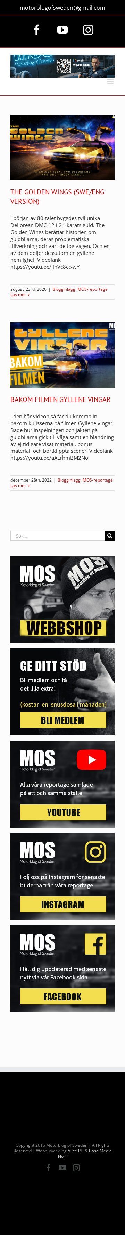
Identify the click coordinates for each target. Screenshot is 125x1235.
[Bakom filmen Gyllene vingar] (62, 355)
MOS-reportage (92, 289)
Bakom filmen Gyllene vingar (60, 399)
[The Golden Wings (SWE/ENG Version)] (62, 147)
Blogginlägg (63, 289)
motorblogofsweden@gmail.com (62, 7)
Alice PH (76, 1151)
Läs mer (18, 295)
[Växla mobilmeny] (111, 81)
